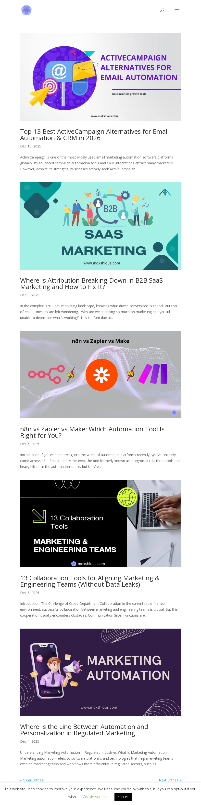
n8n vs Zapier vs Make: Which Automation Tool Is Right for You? (92, 432)
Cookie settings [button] (95, 796)
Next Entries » (170, 780)
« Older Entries (31, 780)
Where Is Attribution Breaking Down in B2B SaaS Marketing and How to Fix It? (91, 283)
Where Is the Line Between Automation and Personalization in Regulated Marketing (84, 729)
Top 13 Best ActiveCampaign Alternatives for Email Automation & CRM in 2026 (94, 134)
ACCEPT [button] (123, 797)
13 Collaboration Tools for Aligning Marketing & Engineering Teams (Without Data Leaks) (90, 581)
